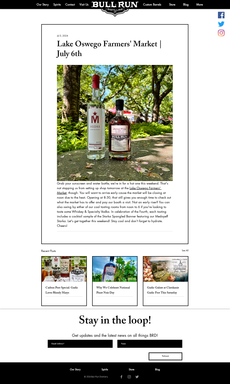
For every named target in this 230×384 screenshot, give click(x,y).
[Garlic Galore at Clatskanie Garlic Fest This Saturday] (165, 269)
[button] (199, 4)
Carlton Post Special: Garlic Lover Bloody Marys (62, 290)
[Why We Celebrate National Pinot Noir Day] (115, 269)
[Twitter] (221, 24)
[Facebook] (221, 15)
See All (185, 250)
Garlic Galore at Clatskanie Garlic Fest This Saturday (163, 290)
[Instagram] (221, 33)
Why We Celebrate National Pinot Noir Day (113, 290)
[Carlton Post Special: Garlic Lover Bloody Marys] (64, 269)
